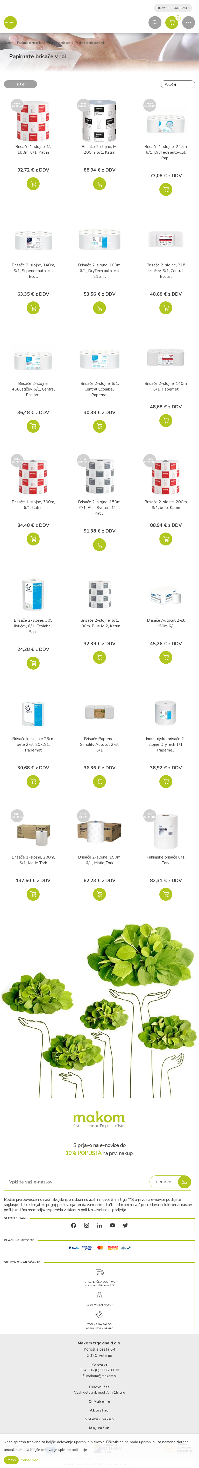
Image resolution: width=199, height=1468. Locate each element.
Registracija (180, 8)
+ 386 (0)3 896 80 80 (101, 1370)
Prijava (161, 8)
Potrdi (11, 1460)
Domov (8, 43)
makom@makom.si (101, 1375)
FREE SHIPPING (17, 105)
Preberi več (29, 1460)
